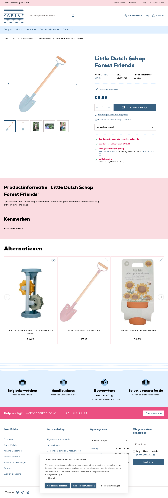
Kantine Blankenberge (15, 462)
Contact (8, 468)
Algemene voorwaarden (59, 439)
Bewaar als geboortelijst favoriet (114, 120)
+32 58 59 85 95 (75, 413)
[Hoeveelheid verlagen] (96, 107)
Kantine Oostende (13, 451)
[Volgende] (77, 84)
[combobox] (51, 16)
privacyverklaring (145, 454)
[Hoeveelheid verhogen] (108, 107)
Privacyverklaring (52, 474)
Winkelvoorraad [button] (105, 127)
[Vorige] (9, 84)
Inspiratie (133, 3)
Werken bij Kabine (12, 474)
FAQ (144, 3)
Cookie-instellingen (110, 485)
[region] (43, 90)
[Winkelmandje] (147, 15)
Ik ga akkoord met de (147, 453)
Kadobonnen (119, 3)
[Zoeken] (73, 16)
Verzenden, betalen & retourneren (64, 451)
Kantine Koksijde (12, 457)
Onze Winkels (10, 445)
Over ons (8, 439)
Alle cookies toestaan (57, 485)
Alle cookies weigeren (84, 485)
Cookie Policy (51, 478)
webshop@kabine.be (108, 152)
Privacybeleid (53, 445)
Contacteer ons (157, 3)
